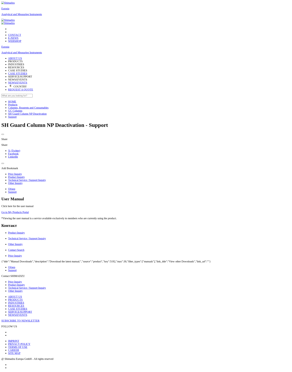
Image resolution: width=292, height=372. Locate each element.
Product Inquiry (16, 284)
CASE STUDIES (17, 73)
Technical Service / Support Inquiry (27, 287)
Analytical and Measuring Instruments (21, 14)
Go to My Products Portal (15, 212)
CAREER (13, 350)
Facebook (13, 153)
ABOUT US (15, 296)
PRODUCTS (15, 299)
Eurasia (5, 8)
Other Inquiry (15, 290)
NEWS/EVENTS (17, 82)
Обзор (11, 188)
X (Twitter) (14, 150)
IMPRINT (13, 341)
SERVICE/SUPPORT (20, 311)
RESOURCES (16, 305)
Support (12, 191)
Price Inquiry (15, 281)
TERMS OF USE (17, 347)
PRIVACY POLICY (19, 344)
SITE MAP (14, 353)
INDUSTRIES (16, 302)
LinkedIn (13, 156)
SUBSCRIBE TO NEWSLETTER (20, 320)
